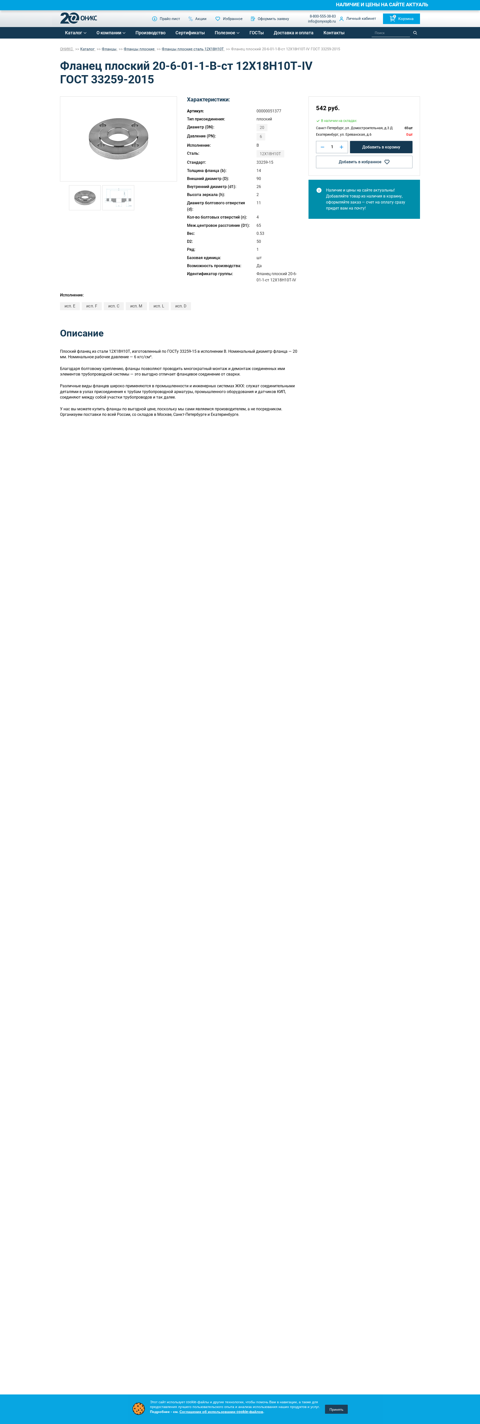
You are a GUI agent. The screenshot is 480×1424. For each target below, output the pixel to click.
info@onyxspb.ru (322, 21)
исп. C (113, 306)
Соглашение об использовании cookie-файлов (221, 1411)
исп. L (159, 306)
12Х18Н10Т (270, 153)
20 (262, 127)
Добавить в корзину (381, 147)
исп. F (91, 306)
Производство (151, 32)
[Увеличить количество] (341, 147)
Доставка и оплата (294, 32)
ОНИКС (67, 49)
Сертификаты (190, 32)
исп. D (180, 306)
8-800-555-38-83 (323, 16)
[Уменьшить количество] (322, 147)
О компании (108, 32)
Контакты (334, 32)
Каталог (73, 32)
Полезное (225, 32)
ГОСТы (257, 32)
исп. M (136, 306)
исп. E (69, 306)
